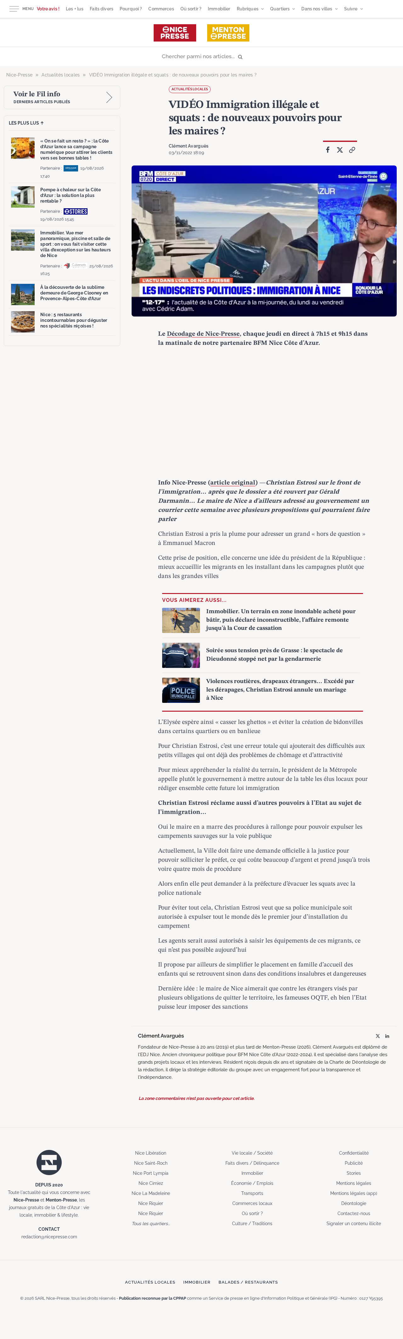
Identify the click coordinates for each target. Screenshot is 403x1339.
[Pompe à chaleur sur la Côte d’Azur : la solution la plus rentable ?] (23, 197)
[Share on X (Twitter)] (340, 150)
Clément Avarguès (188, 145)
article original (232, 483)
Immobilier (219, 8)
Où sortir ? (191, 8)
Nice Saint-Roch (150, 1163)
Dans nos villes (316, 8)
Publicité (354, 1163)
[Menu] (14, 9)
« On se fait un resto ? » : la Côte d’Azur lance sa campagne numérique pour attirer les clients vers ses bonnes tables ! (76, 149)
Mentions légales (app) (353, 1193)
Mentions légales (353, 1183)
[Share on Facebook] (327, 150)
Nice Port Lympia (150, 1173)
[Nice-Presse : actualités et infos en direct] (175, 33)
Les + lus (74, 8)
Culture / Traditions (252, 1223)
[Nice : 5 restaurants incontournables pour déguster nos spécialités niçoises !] (23, 322)
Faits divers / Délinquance (252, 1163)
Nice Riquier (150, 1203)
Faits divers (101, 8)
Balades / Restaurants (248, 1282)
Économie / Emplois (252, 1183)
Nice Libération (150, 1153)
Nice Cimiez (151, 1183)
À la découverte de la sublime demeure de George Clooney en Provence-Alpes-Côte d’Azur (74, 293)
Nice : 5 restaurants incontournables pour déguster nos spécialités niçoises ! (73, 320)
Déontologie (353, 1203)
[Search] (201, 57)
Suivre (351, 8)
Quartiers (280, 8)
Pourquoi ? (131, 8)
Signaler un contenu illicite (353, 1223)
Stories (354, 1173)
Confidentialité (354, 1153)
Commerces (161, 8)
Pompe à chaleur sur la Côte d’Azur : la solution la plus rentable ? (70, 195)
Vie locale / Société (252, 1153)
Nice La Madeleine (151, 1193)
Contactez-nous (354, 1213)
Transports (252, 1193)
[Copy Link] (352, 150)
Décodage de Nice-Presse (203, 334)
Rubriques (247, 8)
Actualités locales (190, 89)
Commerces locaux (252, 1203)
